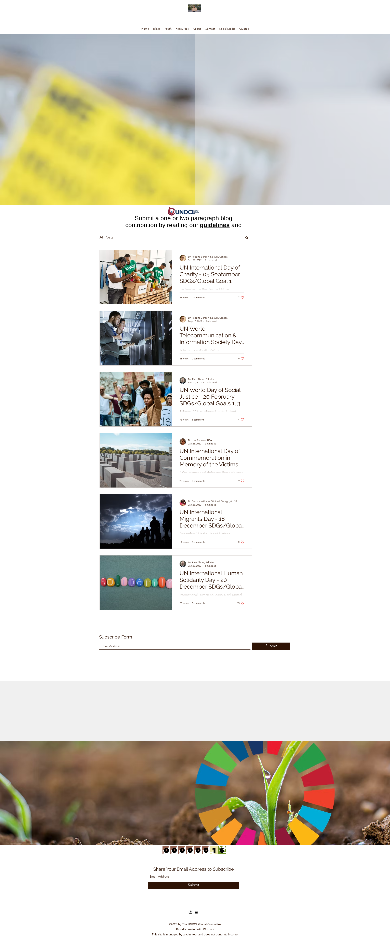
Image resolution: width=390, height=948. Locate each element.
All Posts (106, 237)
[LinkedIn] (197, 912)
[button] (247, 238)
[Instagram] (190, 912)
